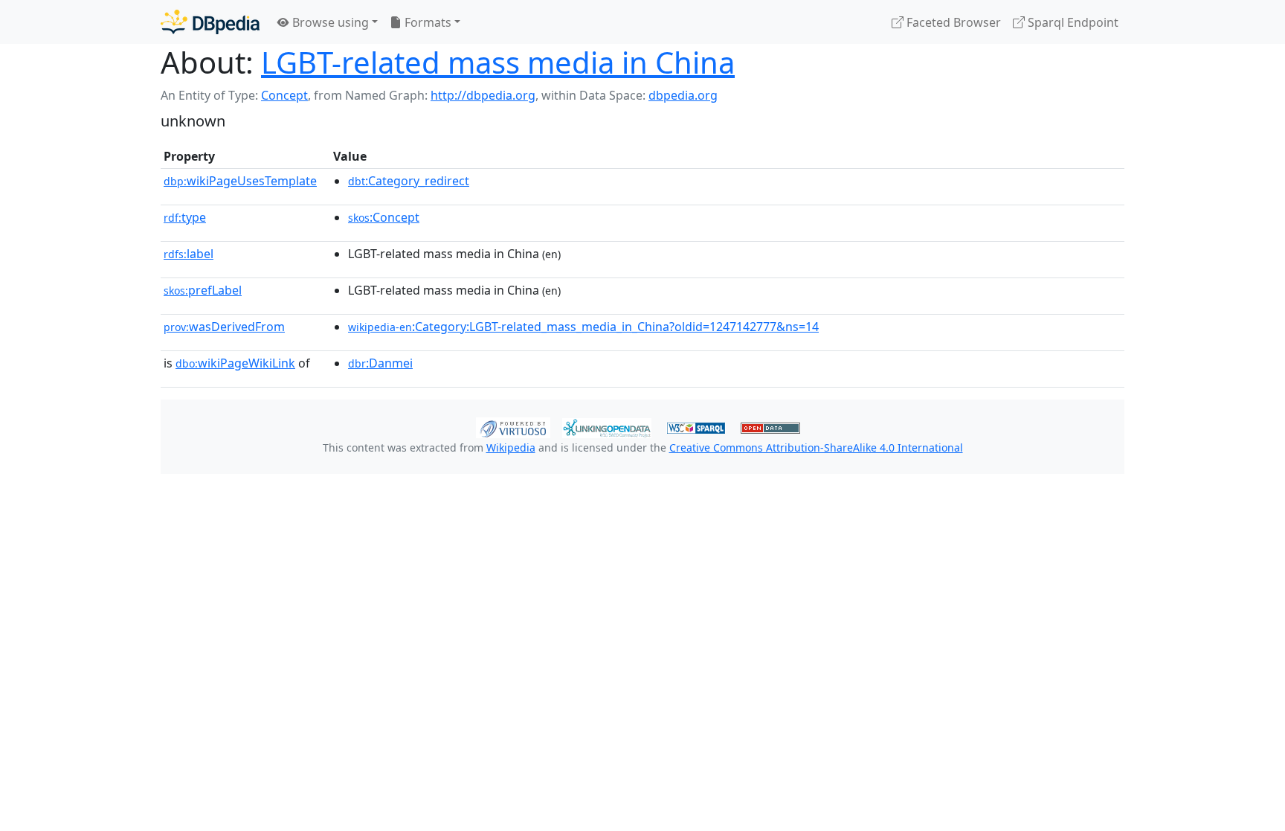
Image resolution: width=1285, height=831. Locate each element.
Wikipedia (510, 447)
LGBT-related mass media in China (498, 62)
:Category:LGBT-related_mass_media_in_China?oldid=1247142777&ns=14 (583, 326)
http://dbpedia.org (483, 95)
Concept (284, 95)
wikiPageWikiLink (235, 363)
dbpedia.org (683, 95)
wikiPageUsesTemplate (240, 181)
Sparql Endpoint (1071, 22)
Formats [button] (426, 22)
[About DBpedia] (210, 22)
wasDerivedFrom (224, 326)
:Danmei (380, 363)
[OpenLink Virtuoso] (513, 426)
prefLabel (203, 290)
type (185, 217)
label (188, 254)
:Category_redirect (408, 181)
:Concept (383, 217)
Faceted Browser (952, 22)
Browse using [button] (329, 22)
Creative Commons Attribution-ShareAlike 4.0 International (816, 447)
